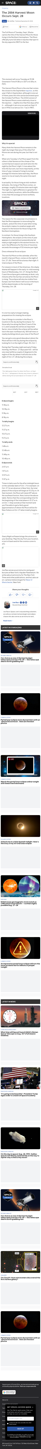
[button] (37, 3)
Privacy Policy (22, 1435)
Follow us (24, 26)
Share (6, 26)
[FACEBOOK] (21, 602)
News (4, 21)
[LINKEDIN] (26, 602)
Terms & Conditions (14, 1437)
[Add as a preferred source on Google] (9, 1392)
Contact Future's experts (10, 1404)
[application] (20, 125)
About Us (5, 1400)
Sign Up (20, 1429)
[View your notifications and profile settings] (34, 3)
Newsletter (35, 26)
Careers (4, 1433)
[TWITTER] (23, 602)
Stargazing (5, 8)
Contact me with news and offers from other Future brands (20, 1423)
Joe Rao (12, 21)
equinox (29, 90)
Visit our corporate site (28, 1386)
